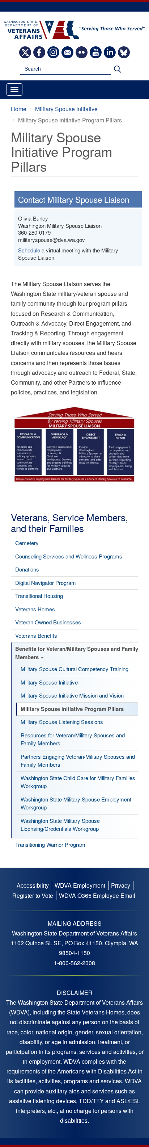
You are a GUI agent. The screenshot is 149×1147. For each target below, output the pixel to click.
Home (18, 109)
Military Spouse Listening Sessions (62, 721)
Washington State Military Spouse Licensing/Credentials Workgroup (60, 825)
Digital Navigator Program (45, 582)
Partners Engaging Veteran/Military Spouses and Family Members (78, 761)
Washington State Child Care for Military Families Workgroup (78, 782)
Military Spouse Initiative (49, 682)
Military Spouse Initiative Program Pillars (72, 709)
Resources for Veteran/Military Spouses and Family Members (73, 739)
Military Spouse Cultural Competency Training (74, 669)
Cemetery (27, 543)
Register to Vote (32, 895)
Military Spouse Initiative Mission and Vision (72, 695)
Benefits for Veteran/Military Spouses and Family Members (76, 653)
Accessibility (33, 885)
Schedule (29, 250)
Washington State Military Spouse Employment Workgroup (76, 803)
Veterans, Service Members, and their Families (69, 522)
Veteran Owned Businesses (48, 622)
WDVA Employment (80, 885)
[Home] (74, 29)
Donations (27, 569)
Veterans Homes (35, 609)
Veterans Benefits (36, 635)
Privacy (120, 885)
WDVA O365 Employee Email (97, 895)
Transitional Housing (39, 595)
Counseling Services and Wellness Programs (68, 556)
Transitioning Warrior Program (50, 844)
